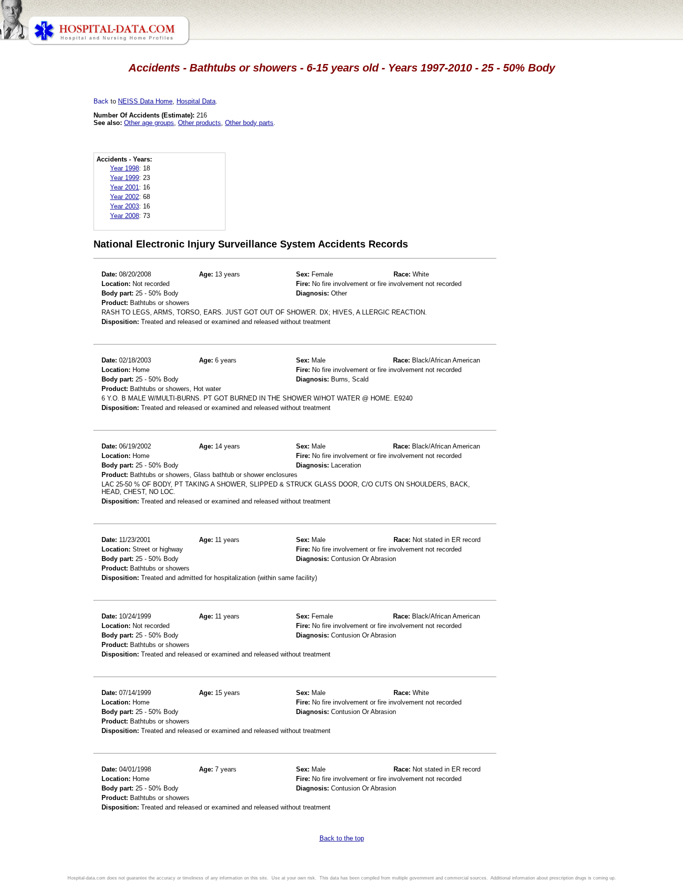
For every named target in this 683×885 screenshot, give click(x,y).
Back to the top (342, 838)
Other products (199, 122)
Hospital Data (196, 101)
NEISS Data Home (145, 101)
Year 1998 (124, 168)
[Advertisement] (52, 280)
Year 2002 (124, 196)
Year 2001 (124, 187)
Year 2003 (124, 206)
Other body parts (249, 122)
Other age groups (149, 122)
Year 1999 (124, 178)
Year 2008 (124, 216)
